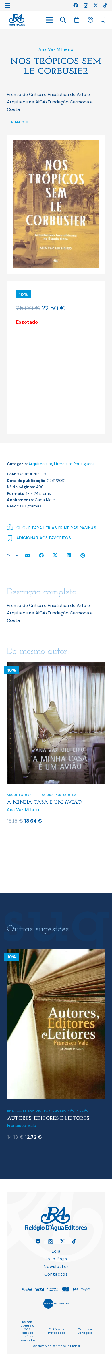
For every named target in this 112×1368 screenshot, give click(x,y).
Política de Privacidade (56, 1331)
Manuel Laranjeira (25, 1123)
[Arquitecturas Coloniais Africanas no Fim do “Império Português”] (56, 665)
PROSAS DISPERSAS (31, 1116)
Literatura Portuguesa (74, 463)
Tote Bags (56, 1258)
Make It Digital (69, 1346)
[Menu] (49, 20)
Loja (56, 1251)
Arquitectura (40, 463)
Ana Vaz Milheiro (56, 49)
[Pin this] (83, 555)
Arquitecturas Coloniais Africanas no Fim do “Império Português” (49, 835)
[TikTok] (105, 5)
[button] (63, 20)
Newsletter (56, 1266)
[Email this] (27, 555)
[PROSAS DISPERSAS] (56, 952)
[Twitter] (95, 5)
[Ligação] (16, 20)
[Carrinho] (76, 19)
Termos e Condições (85, 1331)
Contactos (56, 1274)
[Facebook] (75, 5)
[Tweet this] (55, 555)
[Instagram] (86, 5)
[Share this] (41, 555)
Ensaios (14, 1108)
